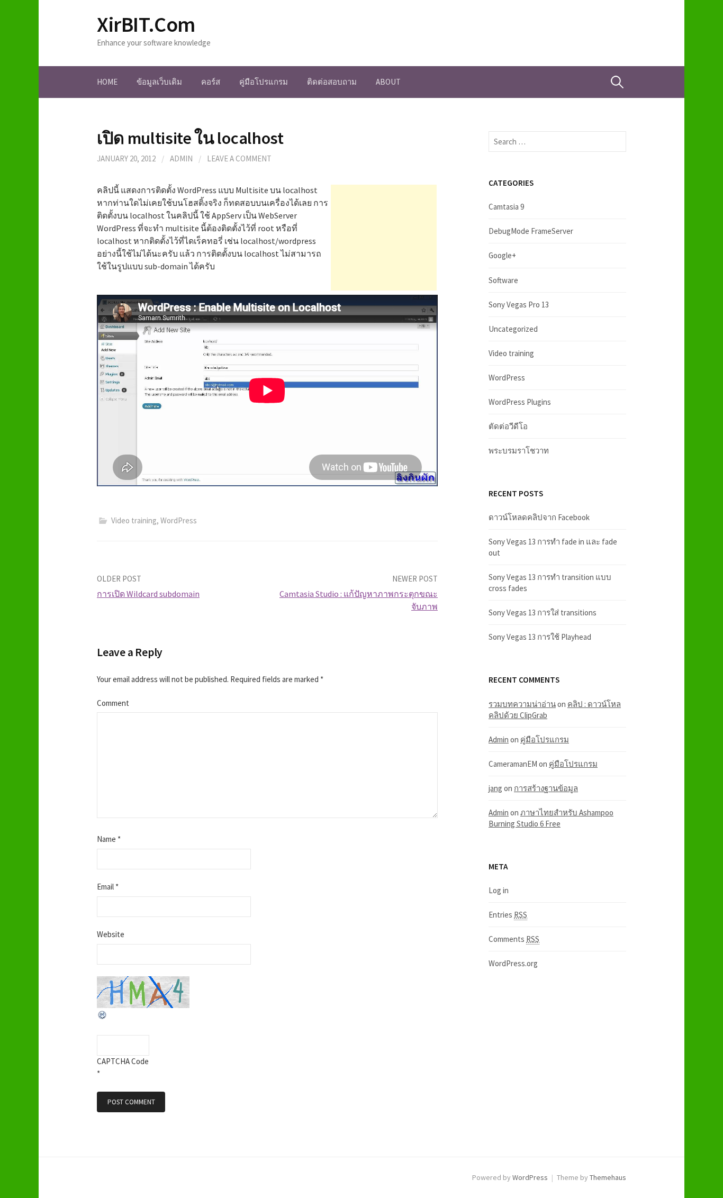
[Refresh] (103, 1014)
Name (109, 839)
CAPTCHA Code (123, 1061)
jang (495, 788)
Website (110, 934)
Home (107, 82)
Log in (499, 890)
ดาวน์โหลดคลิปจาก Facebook (539, 517)
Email (108, 887)
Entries (508, 915)
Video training (134, 520)
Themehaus (608, 1177)
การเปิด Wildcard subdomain (148, 593)
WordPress (178, 520)
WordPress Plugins (520, 402)
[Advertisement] (384, 238)
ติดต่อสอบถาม (332, 82)
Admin (181, 158)
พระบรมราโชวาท (519, 451)
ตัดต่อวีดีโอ (508, 426)
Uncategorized (513, 329)
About (388, 82)
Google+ (502, 255)
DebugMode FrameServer (531, 231)
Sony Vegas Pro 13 (519, 305)
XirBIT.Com (146, 24)
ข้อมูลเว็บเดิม (159, 82)
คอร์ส (210, 82)
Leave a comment (239, 158)
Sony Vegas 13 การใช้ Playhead (540, 637)
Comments (514, 939)
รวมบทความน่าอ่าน (522, 704)
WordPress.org (513, 963)
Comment (113, 703)
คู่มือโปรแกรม (263, 82)
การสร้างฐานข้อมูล (546, 788)
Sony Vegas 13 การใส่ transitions (543, 612)
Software (503, 280)
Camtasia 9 (506, 207)
